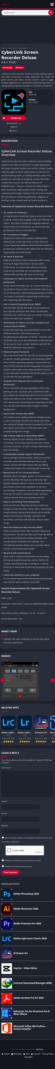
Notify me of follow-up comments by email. (23, 860)
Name (4, 801)
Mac (27, 1054)
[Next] (52, 680)
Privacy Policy (47, 1054)
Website (4, 825)
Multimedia (23, 48)
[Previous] (2, 680)
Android (36, 1054)
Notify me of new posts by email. (18, 866)
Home (4, 48)
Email (4, 813)
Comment (6, 767)
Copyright (28, 1057)
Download (16, 118)
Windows (12, 48)
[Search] (51, 12)
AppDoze (39, 1049)
